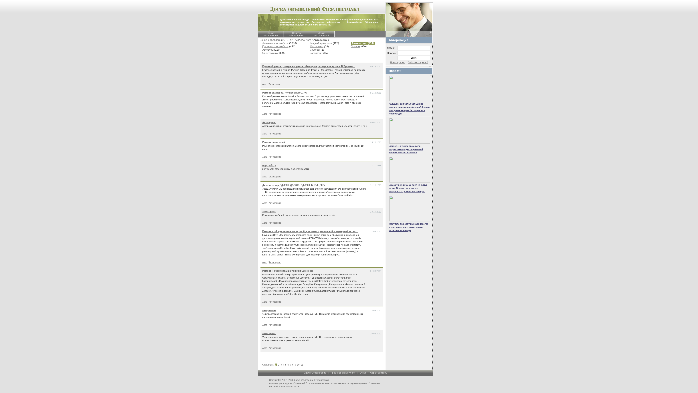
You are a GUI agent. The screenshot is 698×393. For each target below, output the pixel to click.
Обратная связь (378, 373)
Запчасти (315, 52)
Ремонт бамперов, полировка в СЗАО (284, 92)
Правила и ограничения (343, 373)
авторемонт (269, 310)
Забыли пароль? (418, 62)
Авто (308, 39)
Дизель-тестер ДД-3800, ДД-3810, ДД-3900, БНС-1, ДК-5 (293, 185)
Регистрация (397, 62)
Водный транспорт (321, 43)
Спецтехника (270, 52)
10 (298, 365)
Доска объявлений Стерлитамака (311, 380)
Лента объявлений (321, 34)
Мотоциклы (316, 46)
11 (302, 365)
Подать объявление (296, 34)
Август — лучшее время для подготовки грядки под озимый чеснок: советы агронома (406, 149)
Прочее (355, 46)
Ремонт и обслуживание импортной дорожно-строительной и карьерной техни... (310, 231)
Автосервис (275, 84)
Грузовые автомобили (275, 46)
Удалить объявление (315, 373)
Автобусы (268, 49)
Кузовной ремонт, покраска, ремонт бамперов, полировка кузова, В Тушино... (308, 66)
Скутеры (315, 49)
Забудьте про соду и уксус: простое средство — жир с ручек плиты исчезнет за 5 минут (408, 227)
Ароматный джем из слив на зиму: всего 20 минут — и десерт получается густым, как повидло (408, 188)
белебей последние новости (284, 386)
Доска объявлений (271, 34)
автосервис (269, 211)
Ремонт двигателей (273, 142)
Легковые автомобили (275, 43)
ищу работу (269, 165)
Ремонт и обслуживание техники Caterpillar (287, 270)
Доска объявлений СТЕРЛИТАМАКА (282, 39)
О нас (363, 373)
